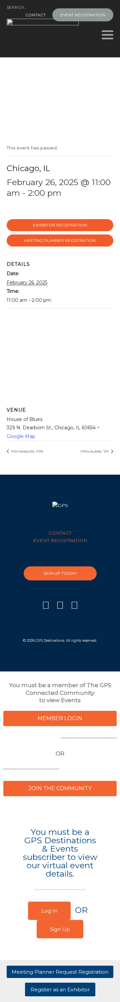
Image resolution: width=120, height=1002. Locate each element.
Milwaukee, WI (95, 451)
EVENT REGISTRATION (82, 14)
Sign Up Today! (60, 573)
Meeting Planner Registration (60, 240)
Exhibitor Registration (60, 224)
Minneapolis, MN (26, 451)
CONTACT (35, 14)
